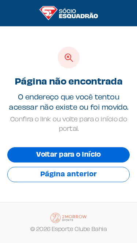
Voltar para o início (68, 155)
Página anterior (68, 175)
